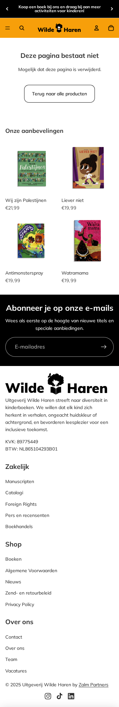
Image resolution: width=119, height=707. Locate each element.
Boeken (13, 559)
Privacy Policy (19, 604)
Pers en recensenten (27, 515)
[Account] (96, 28)
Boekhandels (19, 526)
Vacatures (16, 670)
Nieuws (13, 582)
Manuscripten (19, 481)
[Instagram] (48, 696)
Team (11, 659)
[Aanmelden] (104, 347)
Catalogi (14, 493)
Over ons (14, 648)
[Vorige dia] (7, 9)
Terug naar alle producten (59, 94)
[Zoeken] (22, 28)
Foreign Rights (21, 504)
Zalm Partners (93, 685)
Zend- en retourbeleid (28, 593)
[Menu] (7, 28)
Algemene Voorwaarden (31, 570)
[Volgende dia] (111, 9)
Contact (13, 637)
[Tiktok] (59, 696)
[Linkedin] (71, 696)
